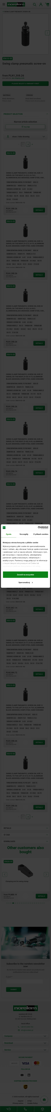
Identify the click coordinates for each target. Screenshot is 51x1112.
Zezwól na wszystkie (25, 575)
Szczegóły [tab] (24, 534)
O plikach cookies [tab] (40, 534)
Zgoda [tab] (8, 534)
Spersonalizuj (24, 582)
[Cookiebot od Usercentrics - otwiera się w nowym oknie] (38, 527)
